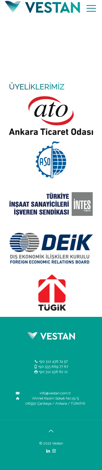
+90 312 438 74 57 (53, 361)
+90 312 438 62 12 (53, 372)
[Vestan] (45, 8)
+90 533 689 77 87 (53, 367)
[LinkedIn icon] (48, 451)
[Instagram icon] (54, 451)
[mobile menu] (91, 8)
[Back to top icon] (51, 431)
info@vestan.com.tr (55, 393)
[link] (51, 115)
